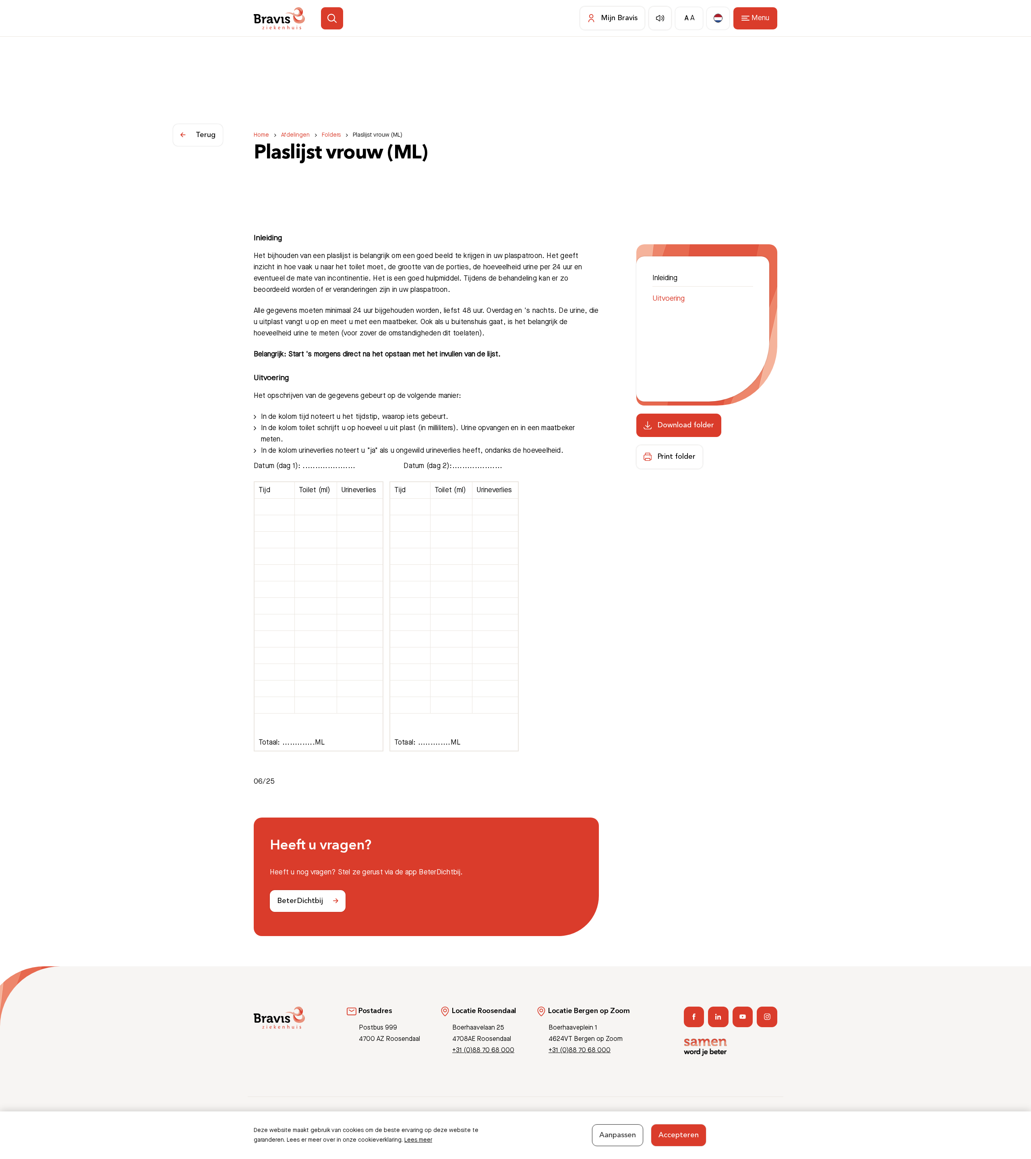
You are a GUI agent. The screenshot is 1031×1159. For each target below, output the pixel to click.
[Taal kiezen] (718, 18)
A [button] (686, 18)
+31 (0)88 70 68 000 (483, 1050)
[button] (332, 18)
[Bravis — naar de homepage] (279, 18)
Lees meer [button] (418, 1140)
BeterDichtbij (300, 901)
